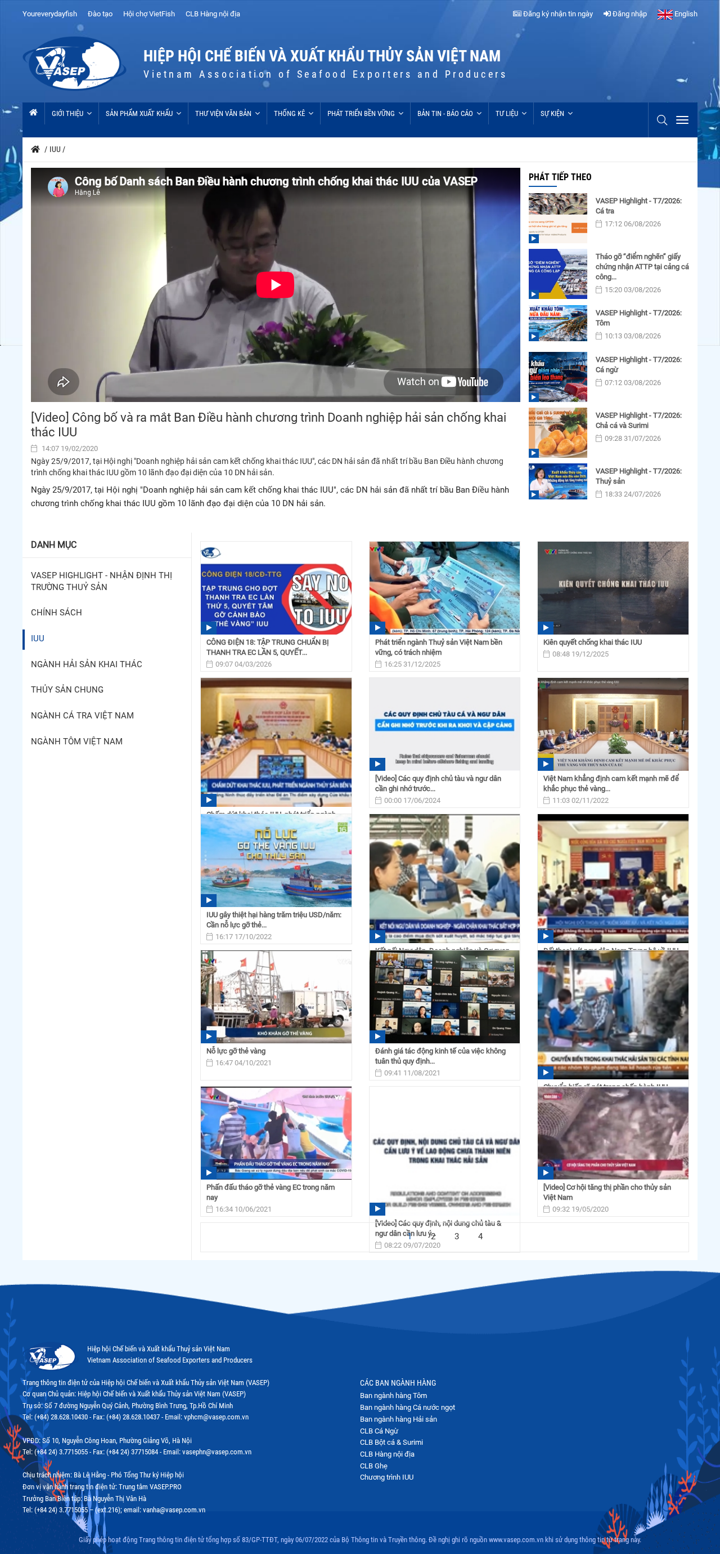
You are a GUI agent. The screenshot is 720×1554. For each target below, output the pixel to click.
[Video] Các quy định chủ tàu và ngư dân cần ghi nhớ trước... (438, 783)
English (685, 14)
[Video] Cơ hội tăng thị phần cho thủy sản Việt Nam (607, 1192)
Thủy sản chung (67, 690)
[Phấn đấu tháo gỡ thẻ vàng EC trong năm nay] (276, 1133)
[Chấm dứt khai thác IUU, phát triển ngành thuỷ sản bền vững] (276, 742)
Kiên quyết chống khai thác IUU (592, 642)
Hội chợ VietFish (149, 14)
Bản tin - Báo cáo (445, 113)
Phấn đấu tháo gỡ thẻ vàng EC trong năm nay (270, 1192)
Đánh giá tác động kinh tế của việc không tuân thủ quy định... (440, 1056)
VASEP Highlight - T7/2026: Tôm (639, 318)
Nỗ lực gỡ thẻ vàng (236, 1051)
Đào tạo (100, 14)
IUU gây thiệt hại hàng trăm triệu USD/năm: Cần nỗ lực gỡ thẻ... (273, 919)
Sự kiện (552, 113)
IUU (37, 639)
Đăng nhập (629, 14)
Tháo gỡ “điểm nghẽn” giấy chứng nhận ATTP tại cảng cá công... (642, 266)
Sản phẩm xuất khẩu (139, 113)
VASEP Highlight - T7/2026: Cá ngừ (639, 364)
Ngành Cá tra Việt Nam (82, 716)
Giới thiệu (67, 113)
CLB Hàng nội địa (213, 14)
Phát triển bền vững (361, 113)
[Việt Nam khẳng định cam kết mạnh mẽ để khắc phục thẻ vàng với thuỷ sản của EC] (613, 724)
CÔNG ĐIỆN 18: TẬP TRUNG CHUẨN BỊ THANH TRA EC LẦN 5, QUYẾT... (267, 647)
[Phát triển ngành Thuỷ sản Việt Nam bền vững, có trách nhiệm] (445, 588)
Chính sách (56, 613)
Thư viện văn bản (223, 113)
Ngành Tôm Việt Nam (77, 742)
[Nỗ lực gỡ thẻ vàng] (276, 996)
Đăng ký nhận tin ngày (557, 14)
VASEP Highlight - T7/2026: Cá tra (639, 206)
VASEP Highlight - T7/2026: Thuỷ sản (639, 476)
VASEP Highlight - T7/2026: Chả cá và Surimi (639, 420)
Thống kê (289, 113)
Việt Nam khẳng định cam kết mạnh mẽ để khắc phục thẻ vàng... (611, 783)
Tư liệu (507, 113)
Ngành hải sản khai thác (86, 664)
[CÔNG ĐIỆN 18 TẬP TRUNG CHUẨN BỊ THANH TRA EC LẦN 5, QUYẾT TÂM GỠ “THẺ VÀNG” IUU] (276, 588)
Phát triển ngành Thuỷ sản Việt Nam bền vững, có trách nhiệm (438, 647)
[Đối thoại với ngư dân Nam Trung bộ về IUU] (613, 878)
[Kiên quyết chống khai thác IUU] (613, 588)
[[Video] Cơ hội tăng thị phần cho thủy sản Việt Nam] (613, 1133)
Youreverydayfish (49, 14)
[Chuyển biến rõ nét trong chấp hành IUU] (613, 1014)
